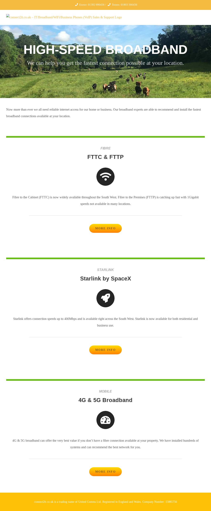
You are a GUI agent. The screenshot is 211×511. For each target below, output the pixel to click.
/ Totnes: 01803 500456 (120, 4)
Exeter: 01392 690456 (91, 4)
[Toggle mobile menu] (203, 16)
